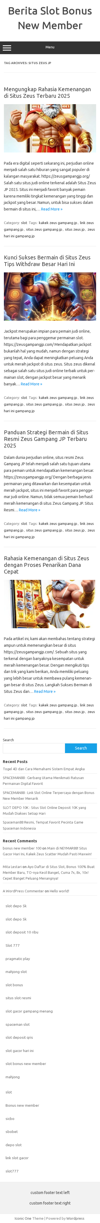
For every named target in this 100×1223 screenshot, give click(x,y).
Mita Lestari (12, 867)
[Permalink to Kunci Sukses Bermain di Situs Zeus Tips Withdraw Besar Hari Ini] (50, 319)
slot (24, 223)
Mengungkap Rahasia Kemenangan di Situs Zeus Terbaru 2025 (47, 92)
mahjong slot (16, 971)
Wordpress (75, 1218)
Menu (50, 47)
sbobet (12, 1131)
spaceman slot (18, 1024)
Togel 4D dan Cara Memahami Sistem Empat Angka (44, 769)
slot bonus (14, 985)
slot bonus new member (26, 1063)
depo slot (14, 1145)
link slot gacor (17, 1158)
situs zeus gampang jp (44, 229)
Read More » (51, 209)
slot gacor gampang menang (29, 1011)
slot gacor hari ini (20, 1050)
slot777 (12, 1171)
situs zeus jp (75, 229)
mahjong (13, 1077)
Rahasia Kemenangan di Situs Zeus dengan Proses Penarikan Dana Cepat (46, 565)
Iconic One (23, 1218)
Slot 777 (13, 945)
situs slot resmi (18, 998)
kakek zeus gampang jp (58, 223)
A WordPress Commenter (23, 891)
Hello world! (59, 891)
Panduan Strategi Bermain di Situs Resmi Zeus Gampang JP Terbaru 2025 (46, 439)
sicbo (10, 1118)
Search (8, 740)
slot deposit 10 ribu (22, 932)
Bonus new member (22, 1105)
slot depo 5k (16, 906)
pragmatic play (18, 958)
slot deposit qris (19, 1037)
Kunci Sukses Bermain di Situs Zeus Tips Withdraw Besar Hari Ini (47, 260)
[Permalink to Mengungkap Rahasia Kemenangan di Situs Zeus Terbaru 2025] (50, 151)
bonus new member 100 (22, 848)
